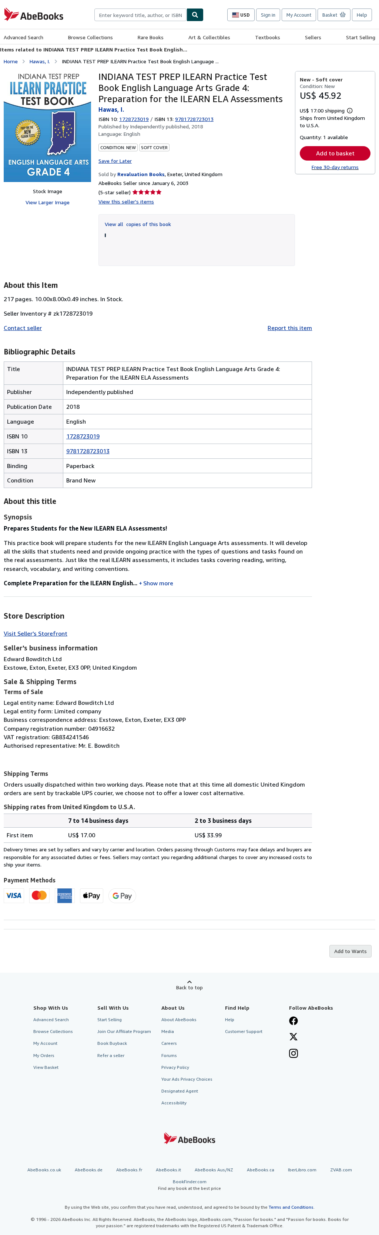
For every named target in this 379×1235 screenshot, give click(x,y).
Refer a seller (110, 1055)
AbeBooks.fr (129, 1169)
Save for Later (115, 161)
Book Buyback (112, 1043)
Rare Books (151, 37)
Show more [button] (158, 583)
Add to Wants (350, 951)
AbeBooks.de (89, 1169)
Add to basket (335, 153)
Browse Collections (90, 37)
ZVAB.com (341, 1169)
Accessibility (174, 1103)
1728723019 (134, 119)
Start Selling (360, 37)
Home (11, 61)
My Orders (43, 1055)
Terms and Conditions (291, 1207)
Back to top (189, 987)
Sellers (313, 37)
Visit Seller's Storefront (35, 633)
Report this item (290, 328)
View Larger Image (48, 202)
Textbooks (267, 37)
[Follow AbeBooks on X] (293, 1037)
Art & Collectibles (209, 37)
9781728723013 (88, 451)
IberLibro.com (302, 1169)
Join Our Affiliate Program (124, 1031)
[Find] (195, 15)
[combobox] (140, 15)
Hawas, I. (40, 61)
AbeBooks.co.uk (44, 1169)
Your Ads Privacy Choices (186, 1079)
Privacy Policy (175, 1067)
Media (167, 1031)
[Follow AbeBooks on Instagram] (293, 1054)
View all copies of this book (138, 224)
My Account (298, 15)
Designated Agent (179, 1091)
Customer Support (243, 1031)
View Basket (45, 1067)
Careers (169, 1043)
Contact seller (23, 328)
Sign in (268, 15)
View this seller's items (126, 201)
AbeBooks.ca (260, 1169)
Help (362, 15)
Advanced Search (23, 37)
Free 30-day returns (335, 167)
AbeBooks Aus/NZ (214, 1169)
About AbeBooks (179, 1019)
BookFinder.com (189, 1185)
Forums (169, 1055)
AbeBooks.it (168, 1169)
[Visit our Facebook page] (293, 1021)
